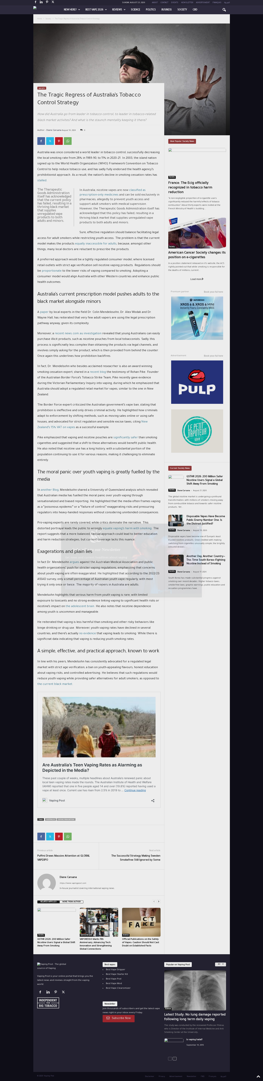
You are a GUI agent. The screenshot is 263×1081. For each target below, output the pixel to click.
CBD (195, 10)
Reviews (117, 10)
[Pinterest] (47, 3)
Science (135, 10)
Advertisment (203, 3)
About (155, 3)
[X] (53, 3)
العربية (227, 3)
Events (174, 3)
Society (182, 10)
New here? (70, 10)
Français (217, 3)
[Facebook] (35, 3)
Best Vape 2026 (94, 10)
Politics (151, 10)
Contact (164, 3)
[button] (224, 10)
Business (167, 10)
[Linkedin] (41, 3)
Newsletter (187, 3)
